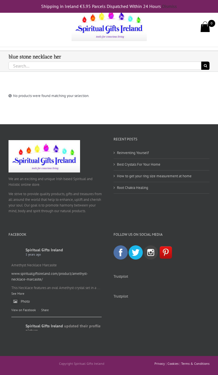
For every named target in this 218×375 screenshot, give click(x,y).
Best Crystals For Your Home (138, 164)
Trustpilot (121, 276)
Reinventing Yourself (133, 152)
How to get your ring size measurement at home (154, 176)
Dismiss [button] (169, 6)
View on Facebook (23, 310)
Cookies (173, 363)
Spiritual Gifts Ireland (44, 249)
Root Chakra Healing (132, 187)
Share (45, 310)
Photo (25, 301)
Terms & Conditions (195, 363)
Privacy (159, 363)
